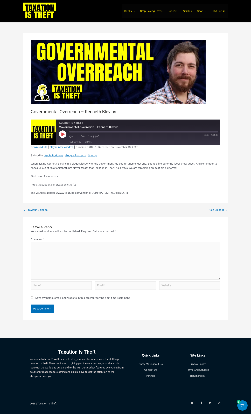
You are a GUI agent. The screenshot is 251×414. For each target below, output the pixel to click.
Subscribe (75, 141)
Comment (38, 239)
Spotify (92, 155)
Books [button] (128, 11)
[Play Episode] (62, 134)
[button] (133, 11)
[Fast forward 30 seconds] (100, 136)
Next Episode (218, 210)
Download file (39, 147)
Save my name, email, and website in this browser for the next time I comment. (82, 297)
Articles (187, 11)
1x (91, 136)
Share (88, 141)
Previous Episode (35, 210)
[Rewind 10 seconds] (83, 136)
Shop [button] (200, 11)
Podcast (172, 11)
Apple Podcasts (53, 155)
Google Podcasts (75, 155)
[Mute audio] (74, 136)
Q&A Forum (218, 11)
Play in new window (61, 147)
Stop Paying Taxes (151, 11)
